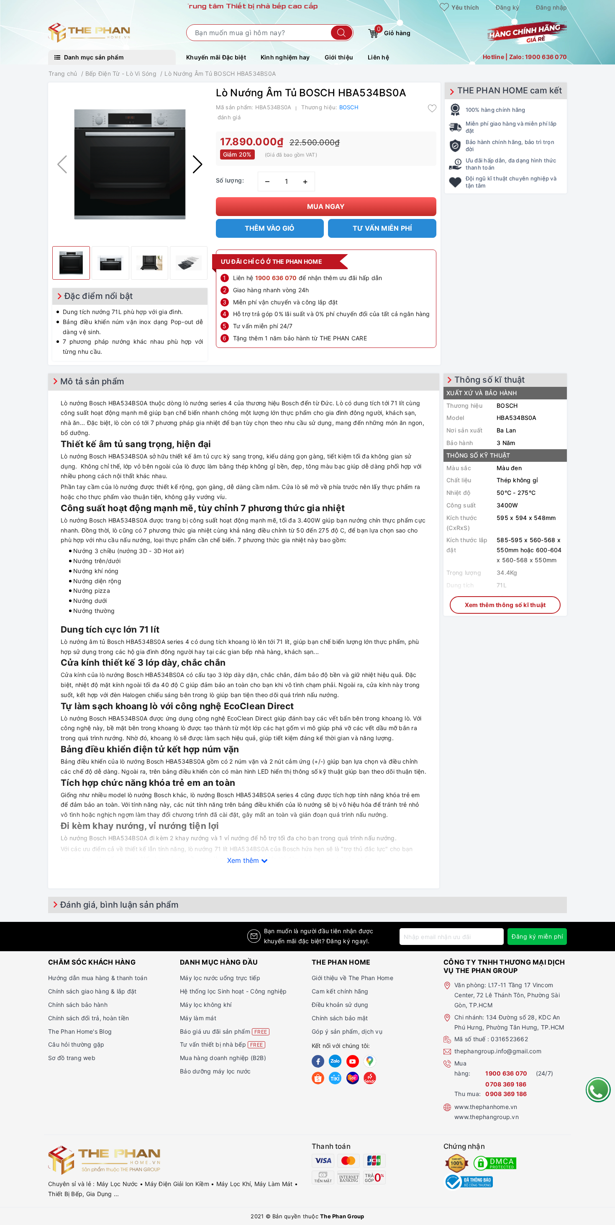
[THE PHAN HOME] (89, 32)
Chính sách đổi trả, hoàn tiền (88, 1018)
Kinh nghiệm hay (285, 57)
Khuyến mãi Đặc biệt (216, 57)
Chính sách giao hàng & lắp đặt (92, 991)
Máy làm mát (198, 1018)
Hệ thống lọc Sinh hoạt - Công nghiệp (233, 991)
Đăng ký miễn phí (537, 936)
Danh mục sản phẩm (93, 57)
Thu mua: (467, 1093)
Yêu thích (464, 7)
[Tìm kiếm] (341, 33)
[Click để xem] (130, 164)
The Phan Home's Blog (80, 1031)
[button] (197, 164)
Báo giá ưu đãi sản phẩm (223, 1031)
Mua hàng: (462, 1068)
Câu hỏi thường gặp (76, 1044)
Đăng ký (508, 7)
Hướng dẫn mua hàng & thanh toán (97, 977)
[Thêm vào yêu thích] (432, 108)
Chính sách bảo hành (78, 1004)
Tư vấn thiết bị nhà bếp (221, 1044)
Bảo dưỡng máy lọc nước (215, 1071)
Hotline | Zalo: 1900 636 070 (525, 56)
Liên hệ (378, 57)
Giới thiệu (339, 57)
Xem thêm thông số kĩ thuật (505, 604)
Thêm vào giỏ (270, 228)
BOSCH (349, 107)
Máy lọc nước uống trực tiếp (220, 977)
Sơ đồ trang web (71, 1057)
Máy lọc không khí (205, 1004)
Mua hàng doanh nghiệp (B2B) (223, 1057)
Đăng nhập (551, 7)
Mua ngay (326, 206)
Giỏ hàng (393, 31)
